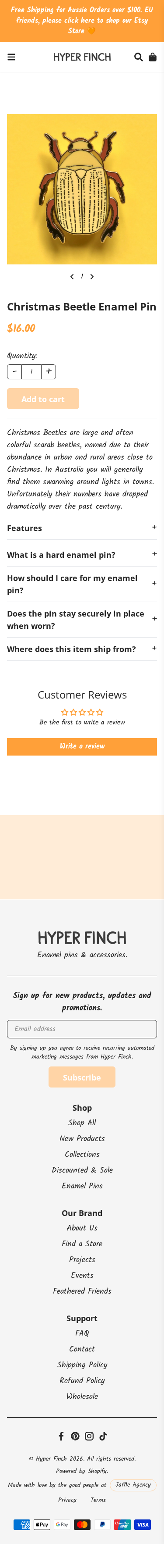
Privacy (67, 1500)
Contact (82, 1349)
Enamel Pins (82, 1186)
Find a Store (82, 1244)
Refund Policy (82, 1381)
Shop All (82, 1123)
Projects (82, 1260)
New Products (82, 1139)
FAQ (82, 1333)
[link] (11, 57)
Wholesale (82, 1397)
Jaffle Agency (133, 1485)
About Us (82, 1228)
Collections (82, 1154)
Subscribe (82, 1077)
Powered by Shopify (81, 1471)
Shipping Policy (82, 1365)
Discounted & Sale (82, 1170)
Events (82, 1275)
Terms (98, 1500)
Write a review (82, 746)
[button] (138, 57)
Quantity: (22, 356)
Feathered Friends (82, 1291)
